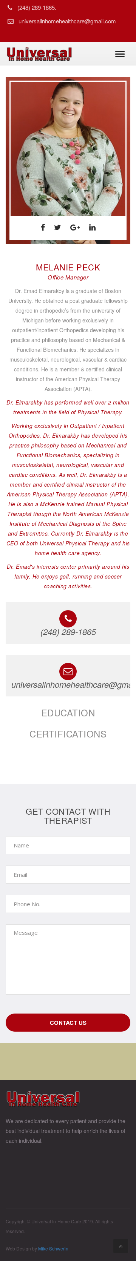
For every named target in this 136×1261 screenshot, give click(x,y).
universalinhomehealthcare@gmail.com (67, 21)
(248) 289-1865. (36, 7)
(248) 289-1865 (68, 631)
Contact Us (68, 1022)
